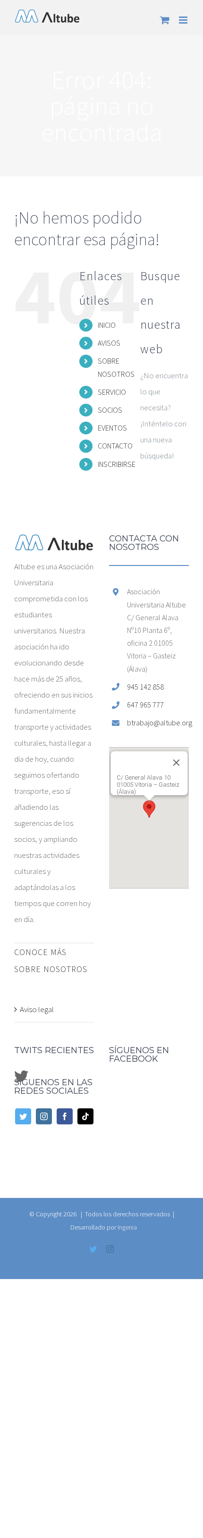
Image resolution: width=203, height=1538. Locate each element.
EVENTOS (112, 427)
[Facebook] (65, 1116)
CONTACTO (115, 445)
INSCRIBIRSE (116, 464)
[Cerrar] (176, 762)
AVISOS (109, 343)
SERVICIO (112, 392)
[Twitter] (23, 1116)
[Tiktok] (85, 1116)
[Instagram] (44, 1116)
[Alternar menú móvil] (184, 20)
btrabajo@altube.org (158, 722)
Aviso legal (37, 1009)
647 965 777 (145, 704)
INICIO (107, 325)
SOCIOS (110, 410)
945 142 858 (145, 686)
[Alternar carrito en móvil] (164, 20)
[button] (149, 809)
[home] (54, 542)
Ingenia (127, 1227)
